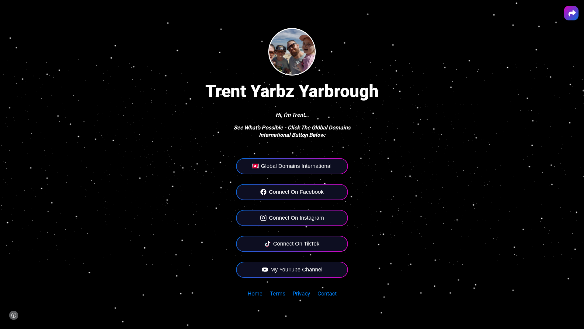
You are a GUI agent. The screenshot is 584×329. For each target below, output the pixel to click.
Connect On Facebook (296, 192)
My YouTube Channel (296, 270)
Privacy (301, 293)
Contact (327, 293)
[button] (571, 13)
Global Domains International (296, 166)
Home (255, 293)
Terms (277, 293)
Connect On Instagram (296, 218)
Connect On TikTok (296, 244)
